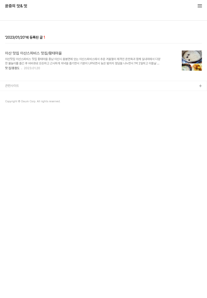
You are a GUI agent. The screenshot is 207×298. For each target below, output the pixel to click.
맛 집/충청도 (12, 68)
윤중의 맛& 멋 (16, 6)
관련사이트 (12, 86)
